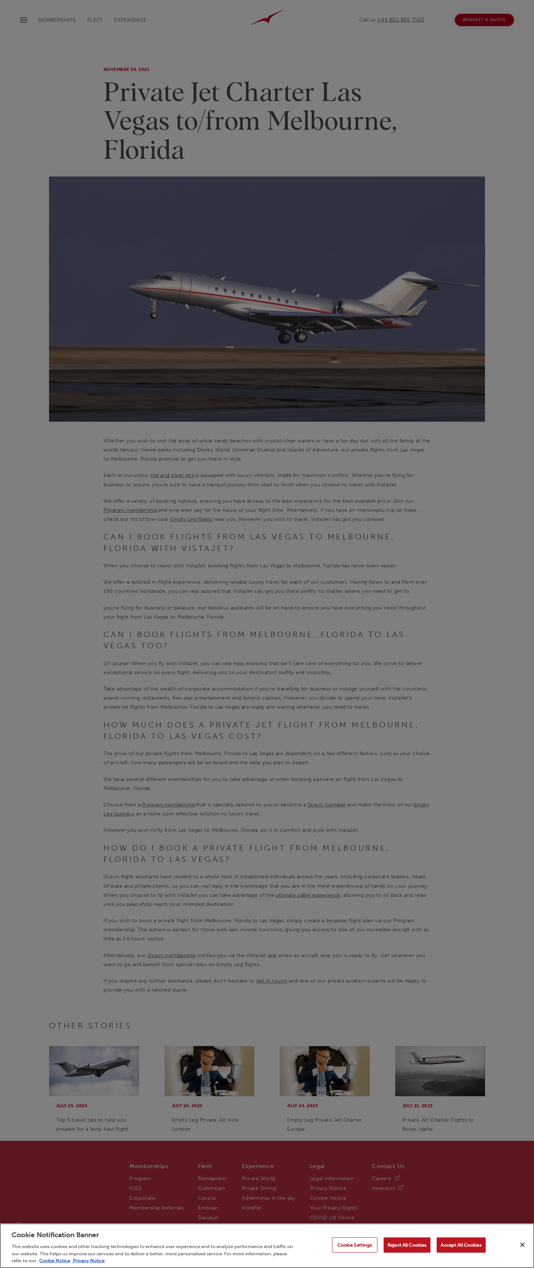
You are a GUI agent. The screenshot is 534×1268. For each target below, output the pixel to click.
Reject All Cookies (407, 1245)
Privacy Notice (88, 1260)
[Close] (522, 1245)
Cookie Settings (354, 1245)
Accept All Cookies (461, 1245)
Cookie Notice (54, 1260)
